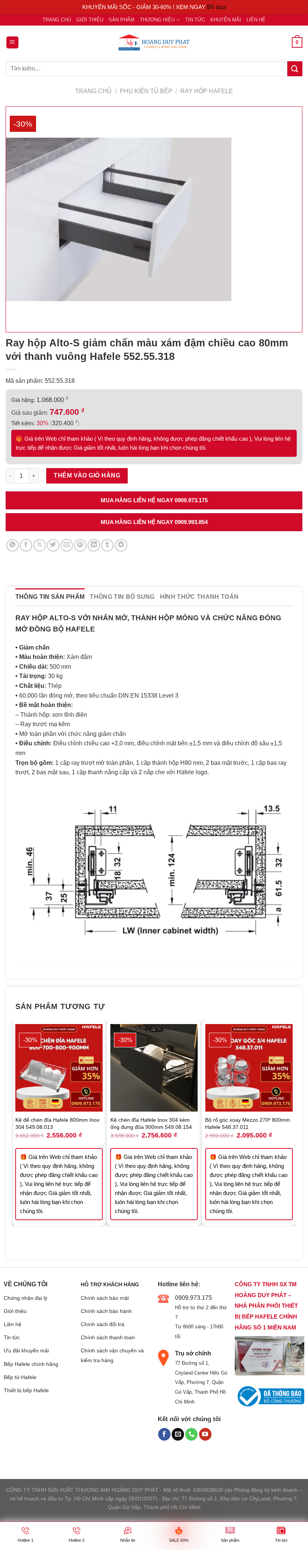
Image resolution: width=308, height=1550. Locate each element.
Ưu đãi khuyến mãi (26, 1351)
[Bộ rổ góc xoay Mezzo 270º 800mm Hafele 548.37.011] (249, 1068)
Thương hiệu (157, 20)
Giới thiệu (89, 20)
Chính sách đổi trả (102, 1324)
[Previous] (15, 1134)
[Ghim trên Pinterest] (80, 545)
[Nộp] (294, 68)
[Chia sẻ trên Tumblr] (107, 545)
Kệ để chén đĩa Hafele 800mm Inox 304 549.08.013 (57, 1123)
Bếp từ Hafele (20, 1377)
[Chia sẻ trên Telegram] (121, 545)
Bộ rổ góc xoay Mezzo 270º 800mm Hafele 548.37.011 (247, 1123)
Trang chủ (56, 20)
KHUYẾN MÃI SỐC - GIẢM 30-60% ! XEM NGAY (144, 7)
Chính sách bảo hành (106, 1311)
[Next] (292, 1134)
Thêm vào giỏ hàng (87, 475)
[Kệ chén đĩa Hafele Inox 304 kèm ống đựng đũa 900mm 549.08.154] (154, 1068)
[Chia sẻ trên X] (39, 545)
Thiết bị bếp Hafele (26, 1390)
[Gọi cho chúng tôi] (191, 1434)
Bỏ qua (216, 7)
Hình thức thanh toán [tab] (199, 597)
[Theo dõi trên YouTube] (205, 1434)
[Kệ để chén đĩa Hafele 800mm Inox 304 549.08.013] (59, 1068)
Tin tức (195, 20)
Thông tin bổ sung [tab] (122, 597)
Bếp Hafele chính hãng (31, 1364)
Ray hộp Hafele (206, 91)
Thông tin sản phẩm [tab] (50, 597)
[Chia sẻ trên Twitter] (53, 545)
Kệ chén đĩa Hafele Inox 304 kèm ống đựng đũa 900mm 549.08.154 (151, 1123)
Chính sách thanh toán (108, 1337)
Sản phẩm (121, 20)
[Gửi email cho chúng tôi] (178, 1434)
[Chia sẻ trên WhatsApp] (12, 545)
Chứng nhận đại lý (25, 1298)
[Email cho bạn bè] (66, 545)
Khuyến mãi (225, 20)
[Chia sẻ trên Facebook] (26, 545)
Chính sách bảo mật (105, 1298)
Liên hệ (256, 20)
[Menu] (12, 42)
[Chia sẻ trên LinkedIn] (94, 545)
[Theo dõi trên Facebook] (164, 1434)
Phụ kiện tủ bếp (146, 91)
